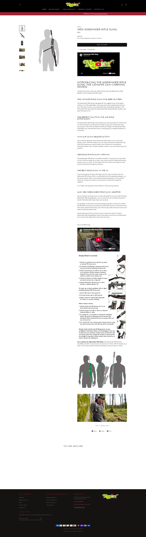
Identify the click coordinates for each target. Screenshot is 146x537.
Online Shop (54, 9)
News (20, 502)
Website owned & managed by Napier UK (73, 531)
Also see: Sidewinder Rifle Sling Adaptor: (99, 192)
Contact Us (99, 9)
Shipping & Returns (51, 497)
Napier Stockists (23, 500)
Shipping (87, 38)
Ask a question (102, 425)
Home (44, 9)
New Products (69, 9)
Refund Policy (50, 505)
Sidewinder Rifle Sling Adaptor (87, 198)
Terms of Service (50, 502)
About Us (21, 497)
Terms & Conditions (51, 500)
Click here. (106, 217)
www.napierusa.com (79, 507)
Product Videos (85, 9)
